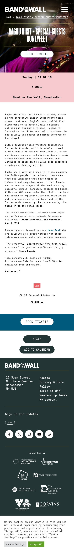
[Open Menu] (65, 9)
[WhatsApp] (49, 434)
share (37, 339)
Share (35, 302)
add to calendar (37, 349)
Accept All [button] (36, 544)
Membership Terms (53, 395)
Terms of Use (50, 391)
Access (45, 378)
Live (37, 285)
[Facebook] (9, 434)
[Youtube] (39, 434)
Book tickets (37, 321)
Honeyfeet (54, 230)
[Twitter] (19, 434)
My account (48, 399)
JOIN (10, 422)
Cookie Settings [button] (15, 544)
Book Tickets (37, 54)
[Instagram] (29, 434)
